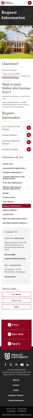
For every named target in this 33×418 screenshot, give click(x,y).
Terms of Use (11, 409)
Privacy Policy (22, 409)
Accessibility (11, 411)
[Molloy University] (16, 356)
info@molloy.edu (23, 374)
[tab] (16, 128)
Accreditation (21, 411)
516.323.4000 (10, 255)
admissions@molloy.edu (10, 76)
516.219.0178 (10, 277)
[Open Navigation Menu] (30, 3)
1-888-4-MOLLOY (9, 374)
